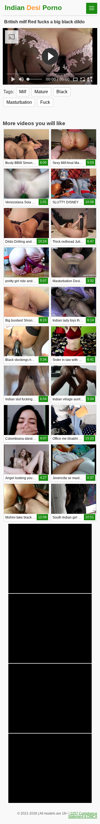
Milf (22, 91)
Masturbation (19, 102)
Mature (41, 91)
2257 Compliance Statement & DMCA (82, 815)
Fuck (45, 102)
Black (62, 91)
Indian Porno (33, 7)
